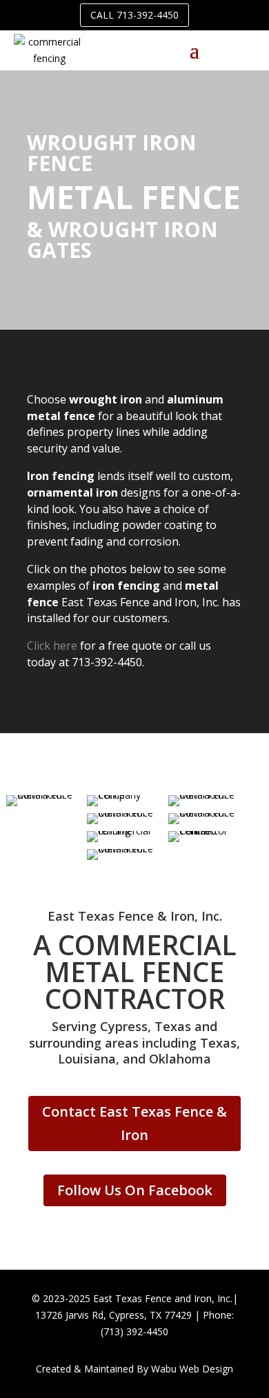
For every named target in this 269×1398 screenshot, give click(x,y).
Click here (52, 645)
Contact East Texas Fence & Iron (134, 1123)
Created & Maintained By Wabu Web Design (134, 1368)
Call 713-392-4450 (134, 14)
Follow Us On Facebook (134, 1190)
